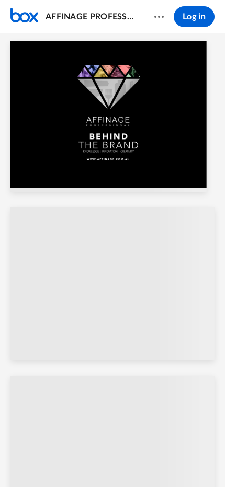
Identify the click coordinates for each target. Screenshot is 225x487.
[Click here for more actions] (159, 16)
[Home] (24, 17)
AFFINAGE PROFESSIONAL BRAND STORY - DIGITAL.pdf (90, 17)
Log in (194, 17)
